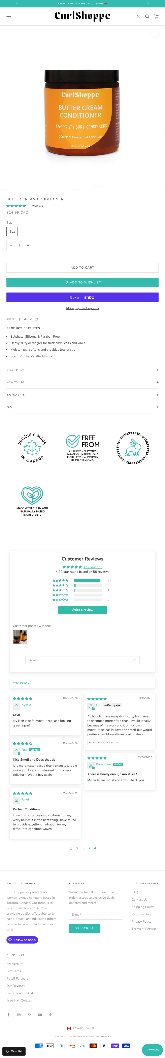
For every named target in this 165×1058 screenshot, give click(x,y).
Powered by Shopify (97, 1036)
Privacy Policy (141, 921)
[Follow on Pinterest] (29, 1015)
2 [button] (77, 848)
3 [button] (84, 848)
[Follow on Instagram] (19, 1015)
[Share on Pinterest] (30, 319)
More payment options (82, 308)
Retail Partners (17, 978)
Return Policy (141, 914)
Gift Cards (13, 971)
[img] (22, 699)
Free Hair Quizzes (19, 1000)
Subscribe (84, 928)
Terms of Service (144, 929)
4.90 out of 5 (93, 567)
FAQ (135, 892)
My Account (15, 964)
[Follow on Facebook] (8, 1015)
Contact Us (139, 899)
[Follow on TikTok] (50, 1015)
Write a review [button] (83, 610)
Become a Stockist (19, 993)
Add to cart (82, 268)
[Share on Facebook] (19, 319)
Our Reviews (15, 986)
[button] (16, 206)
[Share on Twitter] (25, 319)
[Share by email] (36, 319)
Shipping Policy (143, 907)
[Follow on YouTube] (40, 1015)
